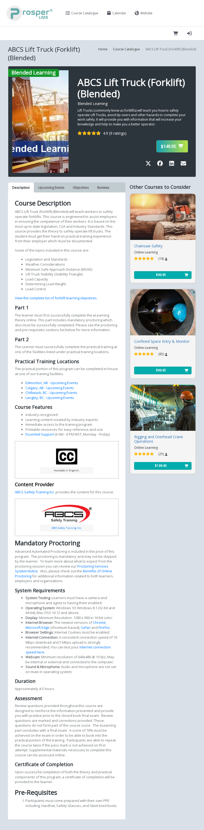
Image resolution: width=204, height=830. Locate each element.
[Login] (189, 33)
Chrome (99, 622)
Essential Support (40, 434)
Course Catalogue (84, 13)
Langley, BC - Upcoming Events (50, 397)
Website (145, 13)
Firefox (104, 627)
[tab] (21, 187)
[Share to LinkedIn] (172, 164)
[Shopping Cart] (175, 33)
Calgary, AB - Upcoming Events (50, 387)
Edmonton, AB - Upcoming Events (52, 382)
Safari (85, 627)
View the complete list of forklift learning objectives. (56, 298)
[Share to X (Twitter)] (149, 164)
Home (103, 49)
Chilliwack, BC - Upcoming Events (51, 392)
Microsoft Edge (37, 627)
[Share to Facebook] (160, 164)
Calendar (119, 13)
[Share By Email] (183, 164)
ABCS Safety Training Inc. (35, 492)
